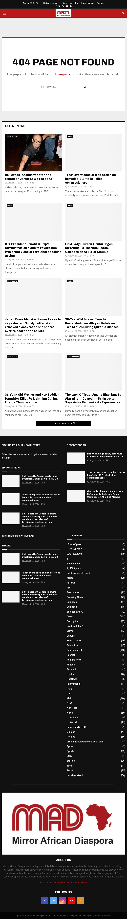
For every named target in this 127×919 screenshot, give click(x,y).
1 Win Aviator (74, 563)
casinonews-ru (75, 611)
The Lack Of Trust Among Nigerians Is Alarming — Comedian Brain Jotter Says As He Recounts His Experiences (93, 398)
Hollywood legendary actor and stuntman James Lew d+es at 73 (28, 177)
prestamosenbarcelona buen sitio (85, 741)
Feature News (74, 659)
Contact (100, 3)
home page (62, 74)
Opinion (71, 732)
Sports (70, 751)
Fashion (71, 655)
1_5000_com (74, 568)
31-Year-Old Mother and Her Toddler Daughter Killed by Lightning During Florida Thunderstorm (32, 398)
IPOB (69, 688)
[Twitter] (53, 900)
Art (68, 587)
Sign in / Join (51, 3)
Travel (70, 770)
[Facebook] (44, 900)
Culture (71, 635)
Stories (71, 760)
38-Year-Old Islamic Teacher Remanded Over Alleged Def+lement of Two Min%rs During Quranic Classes (93, 323)
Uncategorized (75, 775)
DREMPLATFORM (102, 916)
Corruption (73, 621)
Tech (69, 765)
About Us (73, 3)
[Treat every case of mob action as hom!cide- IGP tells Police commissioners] (93, 152)
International (12, 281)
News (70, 136)
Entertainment (13, 136)
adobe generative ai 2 (78, 573)
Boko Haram (73, 592)
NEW (69, 703)
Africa (70, 578)
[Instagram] (62, 900)
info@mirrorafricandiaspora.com (69, 882)
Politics (74, 717)
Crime (70, 631)
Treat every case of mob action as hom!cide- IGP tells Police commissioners (90, 178)
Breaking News (75, 597)
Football (71, 669)
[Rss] (80, 900)
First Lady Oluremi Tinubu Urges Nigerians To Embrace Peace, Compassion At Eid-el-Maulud (89, 248)
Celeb (70, 616)
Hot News (72, 679)
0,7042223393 (74, 554)
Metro (70, 281)
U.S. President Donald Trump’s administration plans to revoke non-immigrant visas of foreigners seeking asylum (33, 249)
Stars (70, 756)
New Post (72, 708)
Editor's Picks (74, 640)
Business (72, 602)
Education (72, 645)
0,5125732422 (74, 549)
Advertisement (87, 3)
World (9, 206)
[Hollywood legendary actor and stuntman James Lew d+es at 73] (33, 152)
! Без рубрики (74, 544)
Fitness (71, 664)
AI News (71, 582)
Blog (65, 3)
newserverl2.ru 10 (76, 727)
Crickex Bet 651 (75, 626)
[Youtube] (71, 900)
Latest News (15, 126)
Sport (70, 746)
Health (70, 674)
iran (69, 693)
